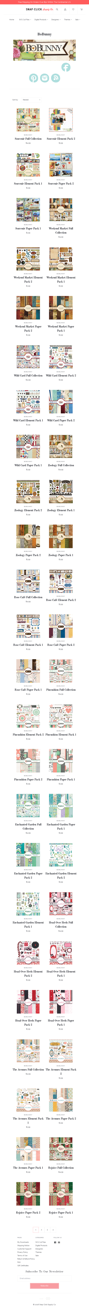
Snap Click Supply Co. (47, 1305)
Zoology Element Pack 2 (28, 510)
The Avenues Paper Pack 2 (61, 1118)
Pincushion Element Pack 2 (28, 734)
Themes (67, 20)
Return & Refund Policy (26, 1259)
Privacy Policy (22, 1252)
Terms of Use (22, 1255)
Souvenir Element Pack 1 (28, 183)
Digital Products (40, 20)
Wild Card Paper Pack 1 (28, 465)
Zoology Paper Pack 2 (28, 555)
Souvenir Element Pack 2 (61, 139)
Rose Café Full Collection (28, 597)
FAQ (19, 1262)
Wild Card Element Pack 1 (28, 420)
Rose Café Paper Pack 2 (61, 645)
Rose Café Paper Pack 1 (28, 690)
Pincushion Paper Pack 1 (61, 779)
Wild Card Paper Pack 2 (61, 420)
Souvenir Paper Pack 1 (28, 228)
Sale (76, 20)
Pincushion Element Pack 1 (60, 734)
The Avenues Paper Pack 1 (28, 1168)
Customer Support (24, 1249)
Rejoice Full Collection (61, 1168)
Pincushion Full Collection (61, 690)
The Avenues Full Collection (28, 1069)
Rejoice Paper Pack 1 (61, 1212)
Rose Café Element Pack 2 (61, 600)
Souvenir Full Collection (28, 139)
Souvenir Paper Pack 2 (61, 183)
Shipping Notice (23, 1245)
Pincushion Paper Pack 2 (28, 779)
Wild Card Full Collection (28, 375)
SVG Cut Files (24, 20)
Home (11, 20)
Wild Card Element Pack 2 (61, 375)
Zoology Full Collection (61, 465)
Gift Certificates (23, 1266)
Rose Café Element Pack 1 (28, 645)
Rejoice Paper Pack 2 (28, 1212)
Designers (55, 20)
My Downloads (23, 1242)
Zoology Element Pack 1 (61, 510)
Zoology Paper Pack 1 (60, 555)
